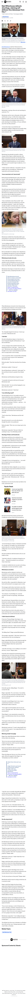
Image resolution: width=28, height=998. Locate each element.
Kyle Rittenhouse (6, 46)
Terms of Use (15, 993)
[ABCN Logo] (7, 2)
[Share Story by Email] (8, 21)
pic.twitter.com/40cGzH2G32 (14, 288)
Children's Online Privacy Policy (10, 991)
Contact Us (14, 994)
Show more (23, 42)
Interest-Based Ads (19, 991)
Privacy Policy (12, 990)
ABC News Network (5, 990)
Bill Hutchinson (6, 16)
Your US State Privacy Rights (20, 990)
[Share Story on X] (5, 21)
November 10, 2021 (12, 291)
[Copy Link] (10, 21)
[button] (2, 2)
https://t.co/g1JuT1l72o (13, 287)
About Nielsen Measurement (7, 993)
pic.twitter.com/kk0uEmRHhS (14, 774)
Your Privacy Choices (21, 993)
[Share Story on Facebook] (2, 21)
